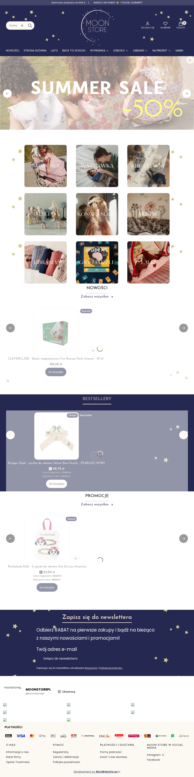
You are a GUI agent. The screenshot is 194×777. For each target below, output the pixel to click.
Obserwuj (68, 692)
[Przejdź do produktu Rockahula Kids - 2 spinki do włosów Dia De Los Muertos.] (47, 539)
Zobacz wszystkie (95, 296)
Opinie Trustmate (18, 762)
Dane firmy (13, 757)
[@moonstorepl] (12, 691)
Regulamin (91, 668)
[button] (30, 25)
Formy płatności (110, 752)
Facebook (153, 760)
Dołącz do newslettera (60, 658)
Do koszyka (55, 372)
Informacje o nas (17, 752)
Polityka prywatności (66, 762)
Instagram (154, 755)
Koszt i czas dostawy (113, 757)
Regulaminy (61, 752)
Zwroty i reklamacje (66, 757)
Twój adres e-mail (56, 649)
